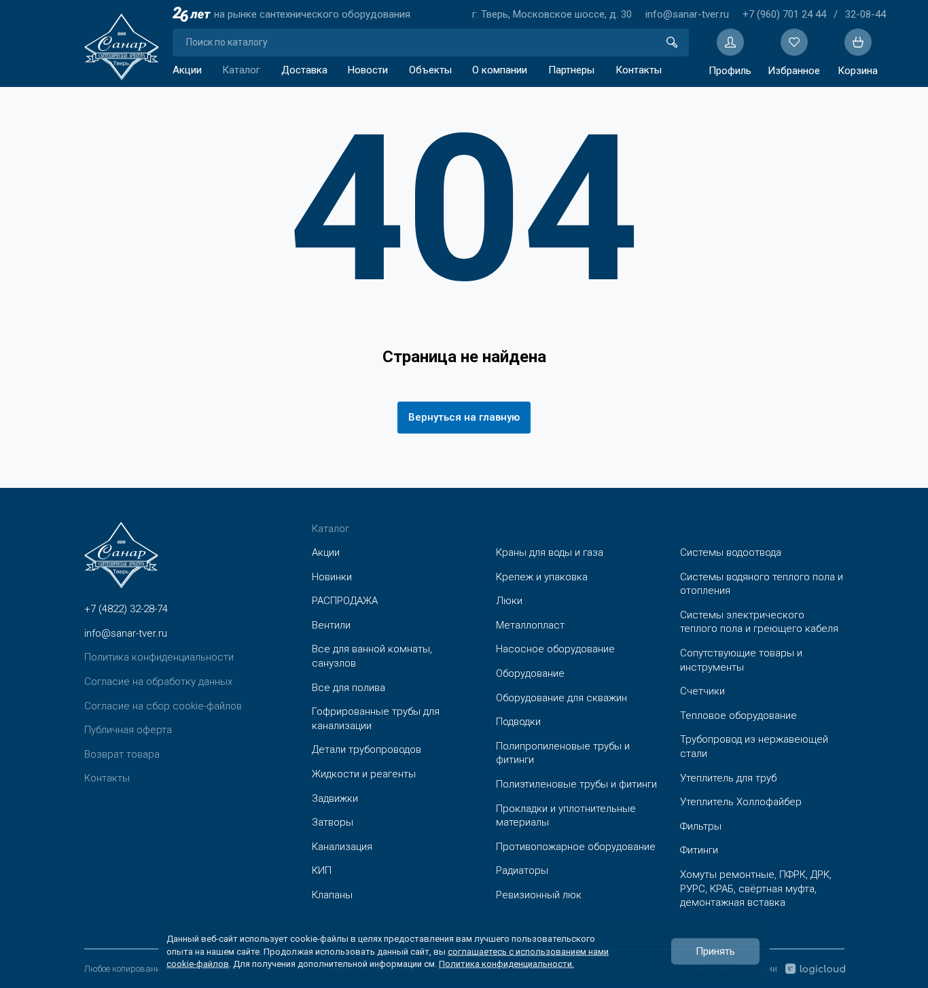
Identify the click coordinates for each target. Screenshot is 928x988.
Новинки (332, 577)
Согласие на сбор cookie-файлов (163, 706)
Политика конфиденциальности (159, 657)
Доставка (304, 70)
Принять (715, 951)
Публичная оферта (128, 730)
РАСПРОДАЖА (345, 601)
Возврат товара (122, 754)
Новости (368, 70)
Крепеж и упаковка (542, 577)
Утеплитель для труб (728, 778)
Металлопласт (530, 625)
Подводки (518, 722)
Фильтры (700, 826)
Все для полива (348, 688)
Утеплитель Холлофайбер (741, 802)
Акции (187, 70)
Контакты (638, 70)
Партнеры (571, 70)
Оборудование (530, 673)
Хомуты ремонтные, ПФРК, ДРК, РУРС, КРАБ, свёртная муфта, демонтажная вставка (756, 888)
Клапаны (332, 895)
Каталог (241, 70)
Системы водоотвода (730, 552)
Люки (509, 601)
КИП (322, 870)
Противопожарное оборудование (576, 847)
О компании (499, 70)
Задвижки (335, 798)
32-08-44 (865, 14)
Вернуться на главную (464, 417)
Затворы (332, 822)
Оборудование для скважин (561, 698)
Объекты (430, 70)
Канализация (342, 847)
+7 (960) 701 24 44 (784, 14)
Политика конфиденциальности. (506, 963)
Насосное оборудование (555, 649)
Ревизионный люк (539, 895)
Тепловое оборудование (738, 715)
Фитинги (699, 850)
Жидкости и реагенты (364, 774)
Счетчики (702, 691)
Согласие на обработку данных (158, 681)
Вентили (331, 625)
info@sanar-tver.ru (687, 14)
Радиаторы (522, 870)
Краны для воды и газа (549, 552)
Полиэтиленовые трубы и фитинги (576, 784)
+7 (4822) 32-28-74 (126, 609)
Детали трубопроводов (366, 749)
